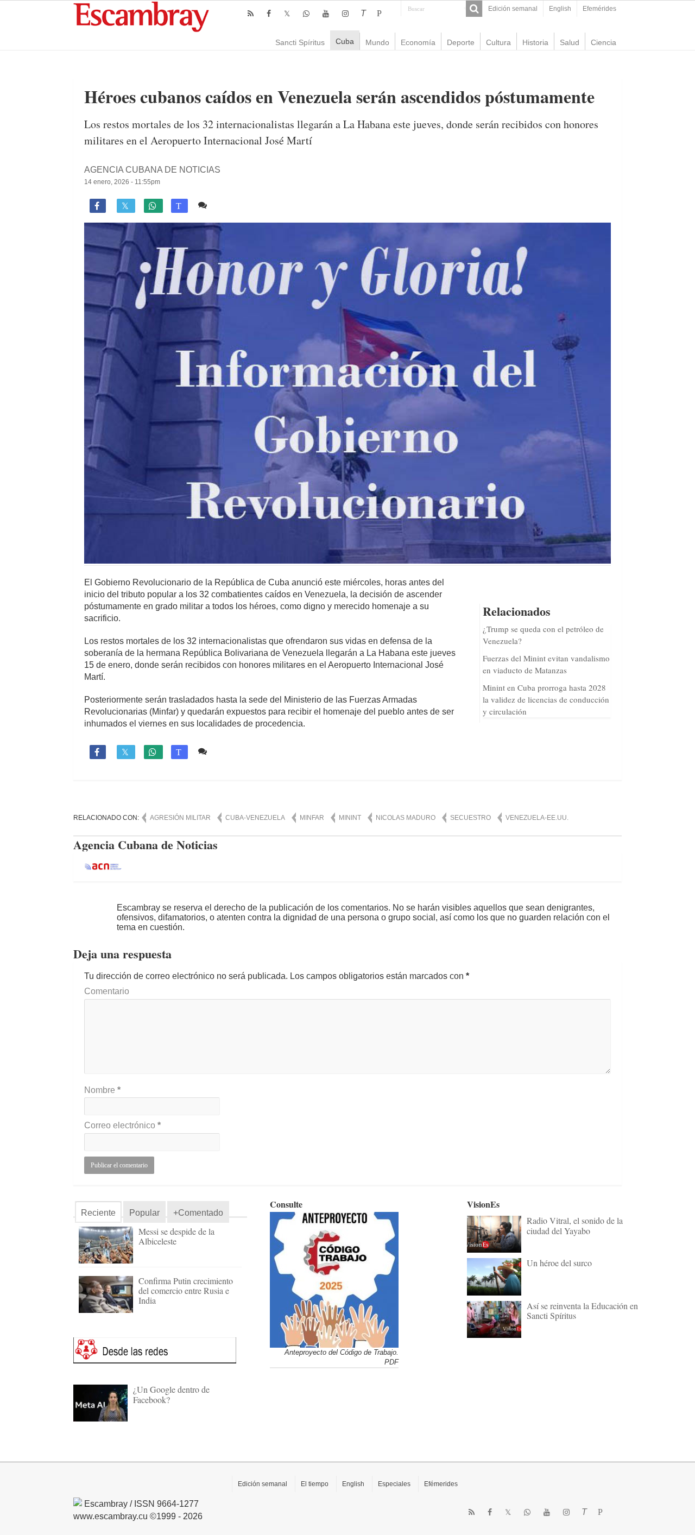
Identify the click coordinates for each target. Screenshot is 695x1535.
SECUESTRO (470, 818)
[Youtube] (325, 13)
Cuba (345, 41)
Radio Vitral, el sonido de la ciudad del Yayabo (575, 1225)
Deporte (461, 42)
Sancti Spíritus (300, 42)
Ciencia (603, 42)
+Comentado (198, 1212)
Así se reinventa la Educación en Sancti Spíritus (582, 1310)
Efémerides (441, 1484)
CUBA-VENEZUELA (255, 818)
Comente (229, 205)
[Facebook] (269, 13)
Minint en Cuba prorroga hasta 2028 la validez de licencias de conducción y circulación (546, 699)
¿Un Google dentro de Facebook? (171, 1394)
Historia (535, 42)
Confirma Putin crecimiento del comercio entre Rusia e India (185, 1290)
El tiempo (314, 1484)
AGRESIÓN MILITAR (180, 818)
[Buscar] (474, 9)
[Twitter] (287, 13)
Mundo (377, 42)
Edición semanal (513, 8)
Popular (144, 1212)
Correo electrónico (122, 1125)
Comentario (106, 991)
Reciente (98, 1212)
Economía (418, 42)
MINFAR (312, 818)
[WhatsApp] (306, 13)
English (560, 8)
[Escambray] (141, 16)
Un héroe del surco (559, 1262)
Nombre (102, 1090)
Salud (569, 42)
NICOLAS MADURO (405, 818)
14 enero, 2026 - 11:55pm (122, 182)
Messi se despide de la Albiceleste (176, 1236)
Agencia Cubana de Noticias (152, 169)
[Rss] (251, 13)
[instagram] (345, 13)
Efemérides (599, 8)
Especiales (394, 1484)
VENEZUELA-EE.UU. (537, 818)
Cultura (498, 42)
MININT (350, 818)
